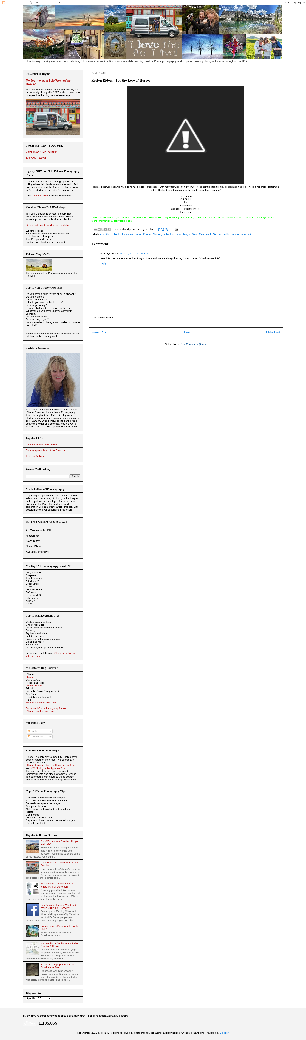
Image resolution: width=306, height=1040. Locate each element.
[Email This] (95, 229)
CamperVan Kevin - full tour (41, 151)
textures (241, 234)
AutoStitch (105, 234)
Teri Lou (217, 234)
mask (178, 234)
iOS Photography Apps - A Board (49, 768)
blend (116, 234)
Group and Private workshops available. (48, 225)
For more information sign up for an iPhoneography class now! (46, 709)
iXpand (30, 677)
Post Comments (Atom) (193, 344)
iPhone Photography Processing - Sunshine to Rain (59, 966)
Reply (103, 263)
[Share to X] (102, 229)
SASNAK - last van (36, 157)
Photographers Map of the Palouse (45, 450)
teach (208, 234)
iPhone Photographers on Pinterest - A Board (51, 765)
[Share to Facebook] (105, 229)
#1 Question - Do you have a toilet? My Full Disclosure (57, 885)
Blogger (224, 1032)
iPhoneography (160, 234)
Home (186, 332)
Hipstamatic (127, 234)
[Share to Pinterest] (109, 229)
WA (249, 234)
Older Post (273, 332)
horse (138, 234)
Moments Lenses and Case (41, 702)
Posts (33, 731)
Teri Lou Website (35, 456)
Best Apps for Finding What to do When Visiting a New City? (59, 906)
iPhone (147, 234)
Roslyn (186, 234)
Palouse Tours (40, 195)
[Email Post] (176, 229)
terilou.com (229, 234)
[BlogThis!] (99, 229)
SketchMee (197, 234)
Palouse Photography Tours (41, 444)
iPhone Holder (34, 685)
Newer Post (99, 332)
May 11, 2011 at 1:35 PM (134, 253)
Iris (172, 234)
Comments (36, 736)
